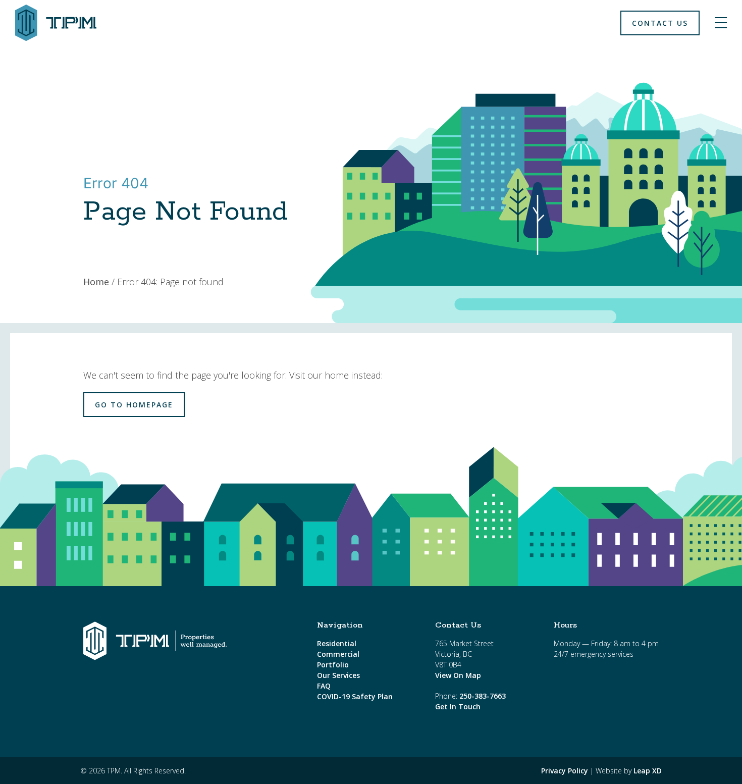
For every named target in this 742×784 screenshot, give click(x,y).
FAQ (324, 686)
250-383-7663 (482, 696)
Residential (336, 643)
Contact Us (660, 23)
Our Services (338, 675)
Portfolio (333, 664)
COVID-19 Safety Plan (355, 696)
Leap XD (647, 770)
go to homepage (134, 404)
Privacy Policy (564, 770)
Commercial (338, 654)
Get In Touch (458, 706)
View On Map (458, 675)
